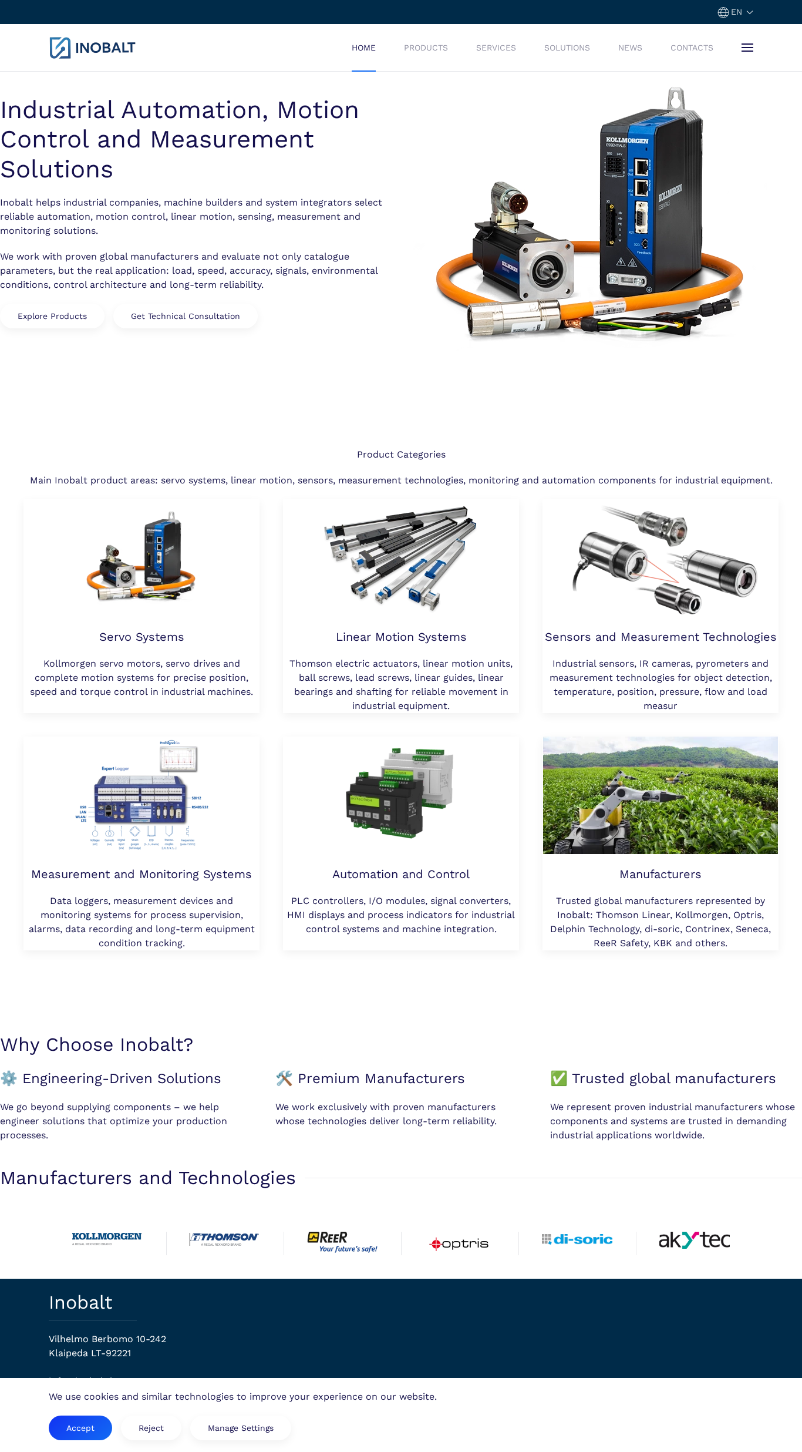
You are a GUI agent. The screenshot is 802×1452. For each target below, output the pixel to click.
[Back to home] (93, 47)
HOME (364, 47)
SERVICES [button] (496, 47)
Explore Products (52, 316)
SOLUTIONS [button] (567, 47)
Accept (80, 1428)
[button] (735, 12)
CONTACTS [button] (691, 47)
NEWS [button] (630, 47)
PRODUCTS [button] (426, 47)
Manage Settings (241, 1428)
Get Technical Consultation (185, 316)
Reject (151, 1428)
